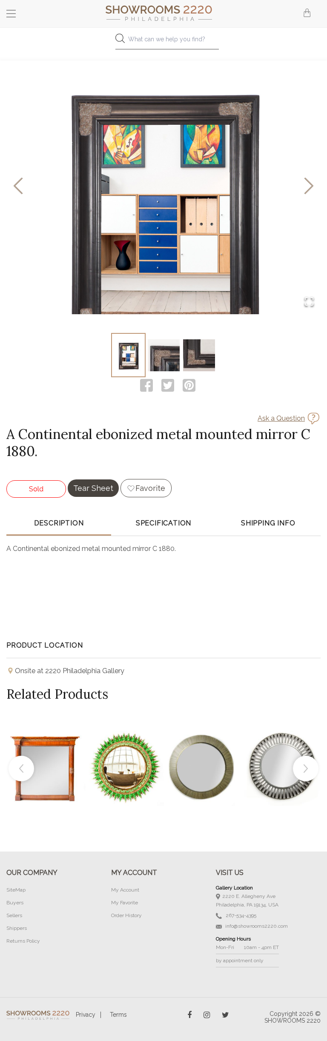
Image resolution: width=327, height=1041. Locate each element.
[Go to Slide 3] (199, 355)
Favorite (150, 488)
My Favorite (124, 903)
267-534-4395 (240, 915)
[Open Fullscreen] (309, 302)
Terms (118, 1014)
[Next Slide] (309, 186)
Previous (21, 768)
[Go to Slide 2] (163, 355)
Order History (126, 915)
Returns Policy (23, 941)
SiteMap (16, 890)
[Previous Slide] (18, 186)
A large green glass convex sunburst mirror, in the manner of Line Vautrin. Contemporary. (125, 747)
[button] (163, 186)
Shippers (16, 928)
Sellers (14, 915)
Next (306, 768)
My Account (125, 890)
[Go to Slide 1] (128, 355)
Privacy (85, 1014)
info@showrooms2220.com (256, 926)
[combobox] (163, 41)
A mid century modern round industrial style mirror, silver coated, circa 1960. (282, 747)
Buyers (14, 903)
